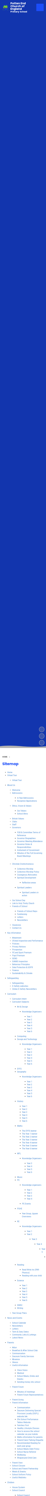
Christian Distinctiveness (23, 864)
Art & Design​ (22, 1007)
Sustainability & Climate (22, 973)
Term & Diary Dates (20, 1332)
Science (20, 1280)
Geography (21, 1072)
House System (18, 1487)
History (20, 1101)
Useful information (20, 1365)
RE (18, 1221)
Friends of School (19, 906)
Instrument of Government (28, 850)
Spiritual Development (26, 878)
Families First (23, 1425)
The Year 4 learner (29, 1142)
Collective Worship (25, 869)
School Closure (18, 1465)
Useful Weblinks (19, 1477)
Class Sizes (22, 1370)
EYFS (19, 1069)
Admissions (17, 793)
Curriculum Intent (19, 999)
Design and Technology (27, 1039)
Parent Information (20, 1402)
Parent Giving (18, 1399)
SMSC (19, 1305)
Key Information (14, 933)
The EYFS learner (29, 1131)
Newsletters (22, 920)
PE (18, 1180)
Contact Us (16, 928)
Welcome (16, 790)
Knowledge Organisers (32, 1011)
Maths (19, 1126)
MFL (19, 1153)
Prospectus (17, 949)
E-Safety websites (20, 986)
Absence (16, 1359)
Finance (15, 970)
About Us (11, 785)
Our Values (21, 811)
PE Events (26, 1204)
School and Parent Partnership (25, 1468)
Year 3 (29, 1022)
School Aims (22, 814)
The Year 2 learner (29, 1137)
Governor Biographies (26, 838)
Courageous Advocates (27, 875)
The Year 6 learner (29, 1148)
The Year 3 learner (29, 1139)
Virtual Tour (12, 775)
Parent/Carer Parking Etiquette (30, 1440)
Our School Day (18, 900)
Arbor (14, 1347)
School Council (18, 1490)
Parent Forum (18, 1387)
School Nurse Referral (26, 1452)
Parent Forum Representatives (30, 1395)
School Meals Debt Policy (28, 1449)
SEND (14, 958)
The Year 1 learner (29, 1134)
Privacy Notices (19, 946)
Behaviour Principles (21, 964)
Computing (21, 1036)
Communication (18, 1353)
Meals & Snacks (19, 1471)
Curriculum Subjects (20, 1002)
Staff (14, 824)
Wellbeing (21, 1455)
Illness (15, 1362)
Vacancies (16, 925)
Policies (15, 944)
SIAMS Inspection (20, 961)
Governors (16, 827)
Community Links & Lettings (24, 1334)
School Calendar (19, 1323)
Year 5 (29, 1028)
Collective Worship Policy (28, 872)
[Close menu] (40, 7)
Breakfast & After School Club (25, 1350)
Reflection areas (29, 882)
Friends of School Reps (27, 911)
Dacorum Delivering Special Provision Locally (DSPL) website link (29, 1413)
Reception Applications (27, 801)
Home (9, 772)
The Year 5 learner (29, 1145)
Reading (20, 1265)
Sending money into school (28, 1382)
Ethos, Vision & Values (21, 806)
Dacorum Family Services (23, 1356)
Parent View (17, 1463)
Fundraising (22, 914)
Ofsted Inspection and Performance (27, 941)
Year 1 (29, 1016)
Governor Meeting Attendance (30, 841)
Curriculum (11, 994)
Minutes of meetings (26, 1392)
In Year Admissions (25, 798)
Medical (20, 1373)
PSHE (19, 1208)
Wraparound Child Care (26, 1458)
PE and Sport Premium (22, 952)
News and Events (14, 1318)
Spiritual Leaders (24, 887)
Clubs (14, 821)
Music (19, 1177)
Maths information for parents (30, 1437)
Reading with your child (32, 1275)
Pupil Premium (18, 955)
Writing (20, 1308)
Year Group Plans (19, 1313)
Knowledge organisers (31, 1185)
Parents (10, 1342)
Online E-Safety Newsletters (24, 989)
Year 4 (29, 1025)
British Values (18, 818)
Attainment (16, 938)
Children (10, 1482)
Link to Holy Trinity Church (23, 903)
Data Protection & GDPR (22, 967)
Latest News (17, 1337)
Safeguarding (13, 978)
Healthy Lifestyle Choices (28, 1428)
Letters (20, 917)
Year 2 (29, 1019)
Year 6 (29, 1031)
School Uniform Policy (21, 1474)
